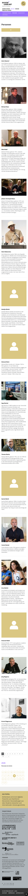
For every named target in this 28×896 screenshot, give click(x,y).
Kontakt (4, 893)
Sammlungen (6, 9)
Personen (14, 13)
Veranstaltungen (7, 13)
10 (3, 756)
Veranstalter (21, 13)
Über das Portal (6, 10)
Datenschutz (20, 893)
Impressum (11, 893)
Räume (17, 9)
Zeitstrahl (5, 14)
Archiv (13, 9)
